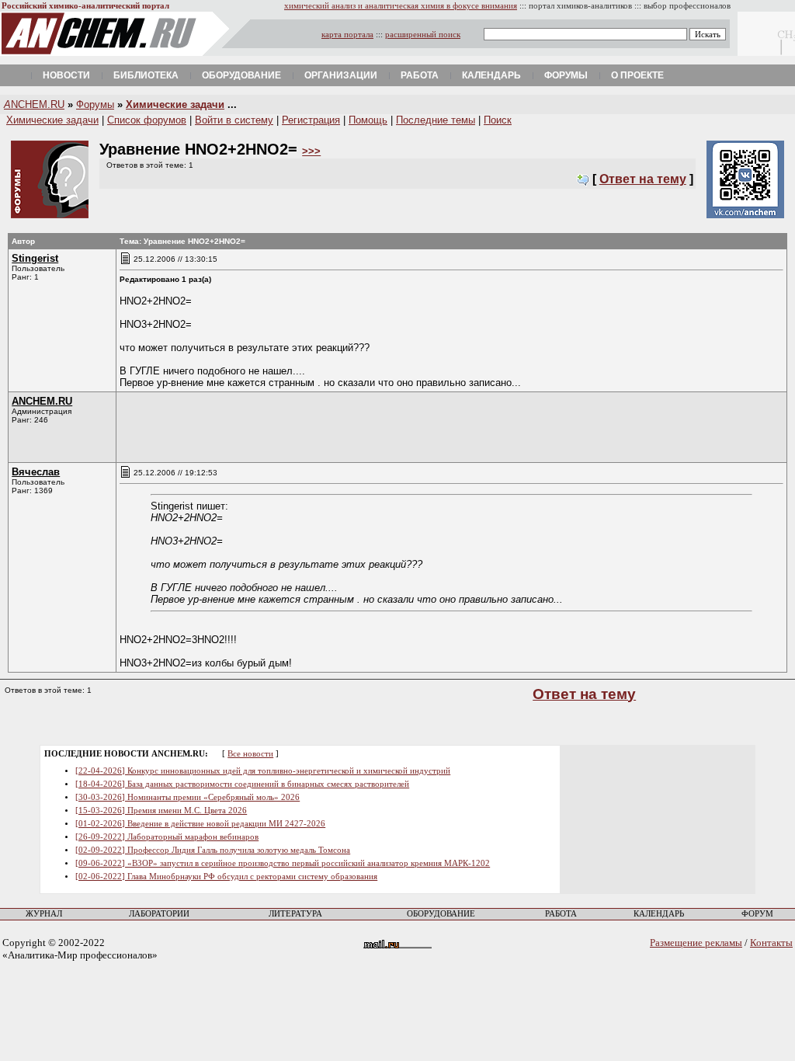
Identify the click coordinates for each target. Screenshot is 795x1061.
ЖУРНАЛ (44, 914)
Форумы (566, 75)
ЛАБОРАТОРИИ (159, 914)
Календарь (491, 75)
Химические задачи (175, 104)
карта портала (347, 34)
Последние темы (435, 120)
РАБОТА (561, 914)
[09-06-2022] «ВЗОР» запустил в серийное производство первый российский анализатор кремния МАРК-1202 (282, 863)
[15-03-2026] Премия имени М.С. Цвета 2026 (161, 810)
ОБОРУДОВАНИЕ (441, 914)
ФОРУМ (757, 914)
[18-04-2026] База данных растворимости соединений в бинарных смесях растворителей (242, 784)
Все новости (250, 754)
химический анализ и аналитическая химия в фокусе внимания (400, 6)
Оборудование (241, 75)
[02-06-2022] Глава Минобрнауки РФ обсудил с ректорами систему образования (226, 876)
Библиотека (146, 75)
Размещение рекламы (696, 942)
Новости (66, 75)
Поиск (498, 120)
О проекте (637, 75)
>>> (311, 151)
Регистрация (311, 120)
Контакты (771, 942)
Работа (420, 75)
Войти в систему (234, 120)
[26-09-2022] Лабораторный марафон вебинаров (167, 837)
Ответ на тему (642, 179)
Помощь (368, 120)
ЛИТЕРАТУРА (295, 914)
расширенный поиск (422, 34)
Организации (340, 75)
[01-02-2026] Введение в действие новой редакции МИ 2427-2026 (200, 823)
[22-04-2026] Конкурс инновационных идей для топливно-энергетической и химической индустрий (262, 771)
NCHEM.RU (34, 104)
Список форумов (146, 120)
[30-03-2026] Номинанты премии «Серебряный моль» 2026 (187, 797)
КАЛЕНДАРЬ (659, 914)
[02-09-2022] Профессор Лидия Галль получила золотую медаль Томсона (212, 850)
